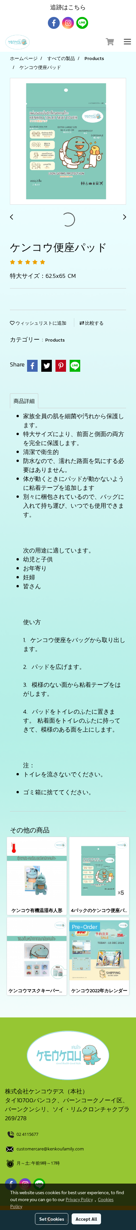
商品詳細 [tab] (24, 401)
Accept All (86, 1219)
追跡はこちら (68, 7)
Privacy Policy (79, 1199)
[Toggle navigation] (127, 42)
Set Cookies (51, 1219)
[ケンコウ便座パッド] (68, 141)
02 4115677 (28, 1134)
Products (55, 340)
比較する (94, 323)
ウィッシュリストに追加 (40, 323)
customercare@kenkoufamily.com (50, 1149)
